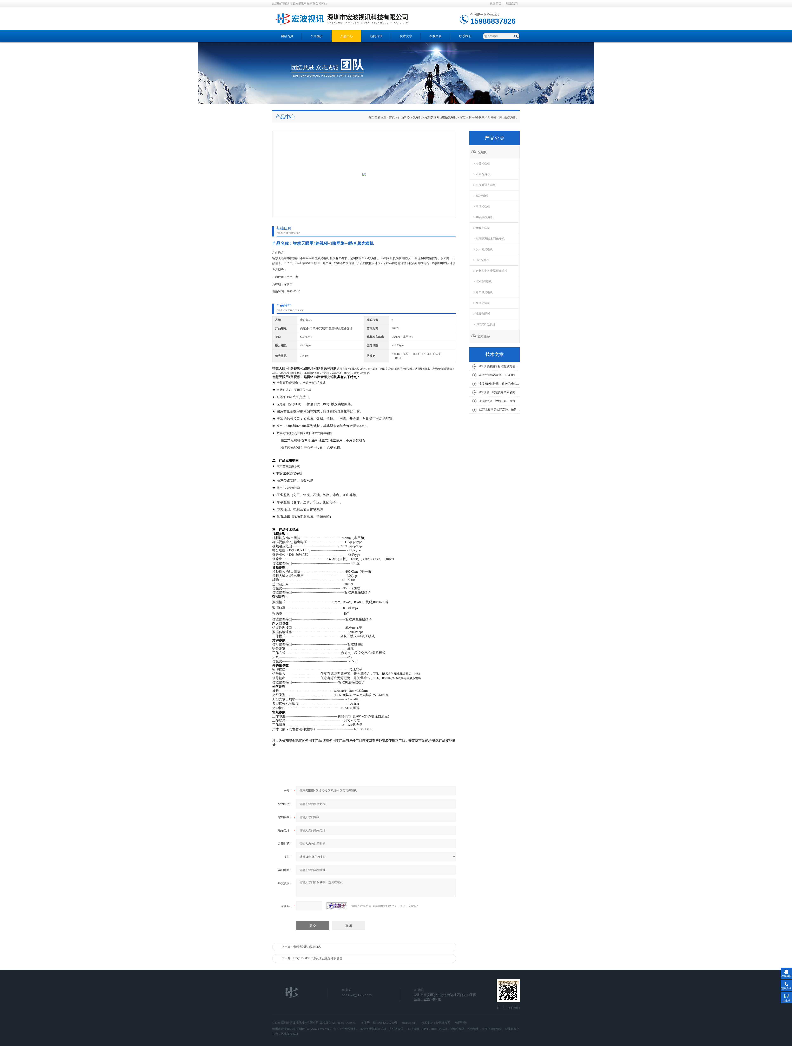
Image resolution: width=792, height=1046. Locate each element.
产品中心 (346, 36)
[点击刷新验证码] (336, 905)
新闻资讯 (376, 36)
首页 (392, 117)
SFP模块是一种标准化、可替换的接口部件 (499, 401)
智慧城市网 (443, 1022)
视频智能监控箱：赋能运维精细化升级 (499, 383)
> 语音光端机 (481, 163)
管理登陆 (461, 1022)
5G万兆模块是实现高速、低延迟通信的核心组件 (499, 409)
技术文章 (406, 36)
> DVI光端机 (481, 260)
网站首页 (287, 36)
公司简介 (317, 36)
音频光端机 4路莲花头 (307, 946)
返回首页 (495, 3)
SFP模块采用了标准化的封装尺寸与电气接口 (499, 366)
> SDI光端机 (481, 195)
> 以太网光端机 (483, 249)
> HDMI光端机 (482, 281)
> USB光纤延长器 (484, 324)
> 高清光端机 (481, 206)
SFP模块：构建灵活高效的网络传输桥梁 (499, 392)
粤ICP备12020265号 (384, 1022)
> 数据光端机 (481, 303)
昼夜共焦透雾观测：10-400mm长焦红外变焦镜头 (499, 375)
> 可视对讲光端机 (484, 185)
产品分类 (494, 138)
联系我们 (512, 3)
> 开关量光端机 (483, 292)
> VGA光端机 (481, 174)
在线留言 (435, 36)
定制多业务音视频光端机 (441, 117)
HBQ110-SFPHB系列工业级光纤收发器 (317, 958)
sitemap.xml (409, 1022)
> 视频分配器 (481, 313)
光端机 (417, 117)
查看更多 (484, 336)
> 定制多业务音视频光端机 (490, 270)
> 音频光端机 (481, 227)
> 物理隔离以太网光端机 (488, 238)
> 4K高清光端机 (483, 217)
